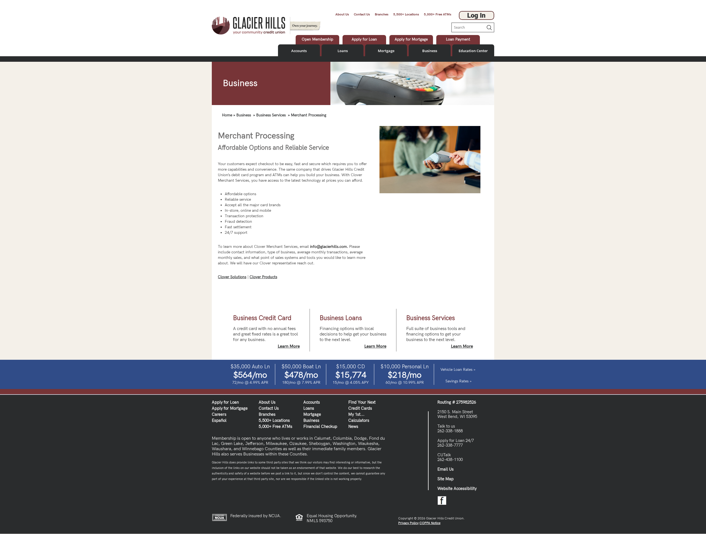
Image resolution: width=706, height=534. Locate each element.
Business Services (271, 115)
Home (227, 115)
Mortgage (386, 50)
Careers (219, 414)
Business (429, 50)
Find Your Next (362, 402)
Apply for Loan (225, 402)
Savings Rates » (458, 381)
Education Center (473, 50)
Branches (381, 14)
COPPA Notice (429, 523)
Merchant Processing (308, 115)
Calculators (358, 420)
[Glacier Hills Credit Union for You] (266, 25)
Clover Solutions (232, 277)
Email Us (445, 469)
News (353, 426)
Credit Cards (360, 408)
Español (219, 420)
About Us (342, 14)
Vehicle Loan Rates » (457, 369)
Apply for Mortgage (230, 408)
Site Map (445, 478)
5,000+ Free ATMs (437, 14)
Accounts (299, 50)
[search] (467, 27)
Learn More (289, 346)
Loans (343, 50)
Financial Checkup (320, 426)
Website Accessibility (457, 488)
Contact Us (362, 14)
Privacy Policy (408, 523)
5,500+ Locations (406, 14)
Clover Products (263, 277)
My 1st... (356, 414)
